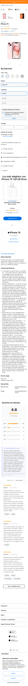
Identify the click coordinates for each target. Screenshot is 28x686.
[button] (1, 9)
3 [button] (16, 225)
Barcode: (2, 26)
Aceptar (13, 673)
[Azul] (2, 76)
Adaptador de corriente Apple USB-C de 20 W (12, 203)
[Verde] (17, 76)
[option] (10, 16)
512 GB (4, 103)
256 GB (4, 98)
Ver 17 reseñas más (14, 586)
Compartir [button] (5, 170)
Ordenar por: (10, 480)
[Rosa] (7, 76)
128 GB (4, 93)
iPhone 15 (4, 84)
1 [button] (12, 225)
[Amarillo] (12, 76)
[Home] (10, 9)
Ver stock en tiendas (7, 136)
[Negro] (22, 76)
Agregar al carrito (12, 218)
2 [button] (14, 225)
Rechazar (13, 678)
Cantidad (3, 123)
